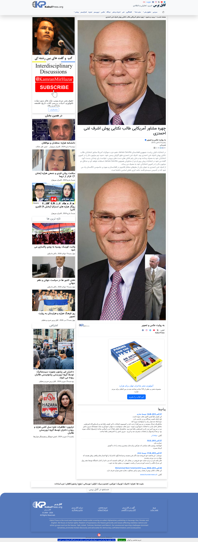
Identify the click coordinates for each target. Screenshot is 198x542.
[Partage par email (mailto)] (165, 148)
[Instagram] (146, 330)
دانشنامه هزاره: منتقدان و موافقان (58, 143)
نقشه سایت (154, 510)
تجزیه (90, 12)
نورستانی (87, 484)
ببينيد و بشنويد (150, 17)
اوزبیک (119, 484)
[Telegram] (150, 330)
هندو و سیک (103, 484)
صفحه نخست (161, 17)
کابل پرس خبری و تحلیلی (49, 320)
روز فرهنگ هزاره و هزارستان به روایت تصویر (57, 315)
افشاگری (129, 12)
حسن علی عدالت (42, 146)
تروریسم (96, 12)
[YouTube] (154, 330)
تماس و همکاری (77, 510)
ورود (154, 507)
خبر (123, 12)
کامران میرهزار (55, 146)
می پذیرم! (121, 540)
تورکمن (112, 484)
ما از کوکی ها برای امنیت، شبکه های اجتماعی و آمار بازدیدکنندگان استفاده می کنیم (86, 540)
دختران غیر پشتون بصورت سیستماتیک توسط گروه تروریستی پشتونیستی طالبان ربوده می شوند (54, 375)
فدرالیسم (84, 12)
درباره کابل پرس (77, 507)
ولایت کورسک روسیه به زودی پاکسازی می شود (54, 248)
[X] (154, 148)
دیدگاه (109, 12)
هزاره (133, 484)
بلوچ (80, 484)
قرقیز (94, 484)
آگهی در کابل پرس (128, 507)
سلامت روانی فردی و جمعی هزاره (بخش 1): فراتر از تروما (55, 174)
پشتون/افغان (71, 484)
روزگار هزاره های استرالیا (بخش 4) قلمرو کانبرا (55, 208)
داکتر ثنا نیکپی (52, 253)
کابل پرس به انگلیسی (128, 510)
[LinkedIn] (160, 148)
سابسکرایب (54, 109)
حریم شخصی (102, 507)
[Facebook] (163, 148)
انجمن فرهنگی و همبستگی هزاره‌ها (45, 436)
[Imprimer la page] (158, 148)
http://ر (154, 435)
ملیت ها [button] (138, 12)
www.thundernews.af (148, 474)
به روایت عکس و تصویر (156, 140)
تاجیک (126, 484)
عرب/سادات (59, 484)
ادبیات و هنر (116, 12)
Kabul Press (159, 333)
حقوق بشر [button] (147, 12)
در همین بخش (53, 115)
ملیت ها (140, 484)
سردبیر (155, 12)
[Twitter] (158, 330)
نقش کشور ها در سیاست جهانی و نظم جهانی (56, 281)
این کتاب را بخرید (136, 396)
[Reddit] (156, 148)
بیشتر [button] (77, 12)
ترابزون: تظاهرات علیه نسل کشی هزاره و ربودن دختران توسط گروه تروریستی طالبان (54, 430)
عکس (103, 12)
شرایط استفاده (103, 510)
